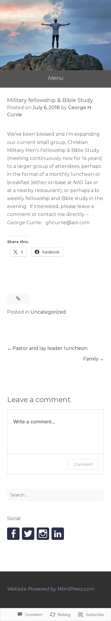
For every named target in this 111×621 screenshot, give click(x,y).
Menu (55, 78)
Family (91, 359)
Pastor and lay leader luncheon (49, 348)
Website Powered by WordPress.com (50, 589)
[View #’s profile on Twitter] (28, 533)
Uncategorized (48, 312)
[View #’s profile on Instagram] (43, 533)
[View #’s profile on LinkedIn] (58, 533)
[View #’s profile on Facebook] (13, 533)
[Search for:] (55, 495)
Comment (83, 464)
